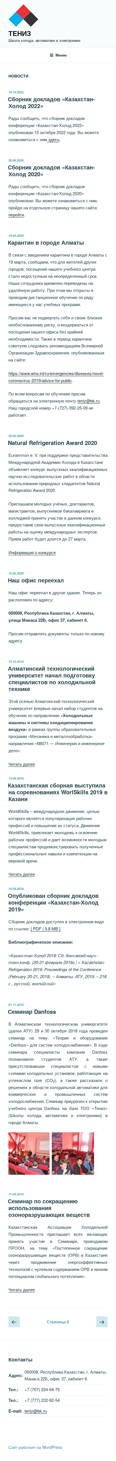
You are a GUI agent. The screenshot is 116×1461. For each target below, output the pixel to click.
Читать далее (21, 764)
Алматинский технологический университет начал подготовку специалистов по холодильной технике (51, 678)
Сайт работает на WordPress (35, 1447)
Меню (61, 55)
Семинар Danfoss (32, 1011)
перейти (16, 215)
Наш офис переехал (36, 580)
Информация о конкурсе (32, 552)
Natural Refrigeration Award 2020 (52, 442)
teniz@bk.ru (88, 401)
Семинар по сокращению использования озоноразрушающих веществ (49, 1208)
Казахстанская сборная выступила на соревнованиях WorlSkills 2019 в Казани (58, 792)
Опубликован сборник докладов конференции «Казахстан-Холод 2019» (53, 902)
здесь (53, 139)
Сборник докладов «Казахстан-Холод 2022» (51, 102)
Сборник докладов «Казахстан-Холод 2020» (51, 170)
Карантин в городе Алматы (46, 242)
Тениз (19, 33)
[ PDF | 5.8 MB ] (45, 928)
